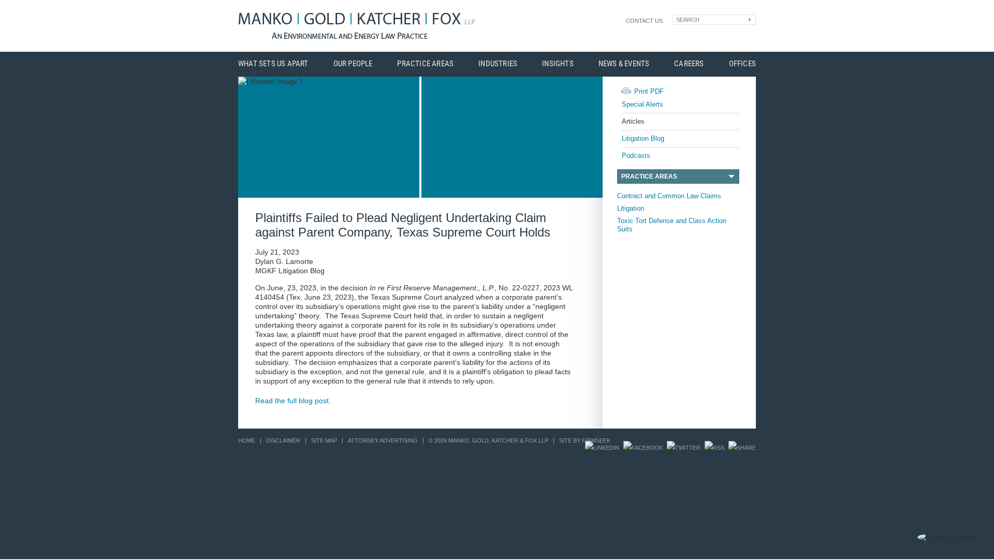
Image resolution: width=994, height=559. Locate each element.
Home (246, 440)
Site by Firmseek (584, 440)
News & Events (624, 64)
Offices (742, 64)
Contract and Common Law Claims (669, 196)
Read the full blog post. (293, 400)
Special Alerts (642, 104)
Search (687, 20)
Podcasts (636, 155)
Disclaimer (283, 440)
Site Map (324, 440)
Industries (497, 64)
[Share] (742, 447)
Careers (689, 64)
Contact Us (644, 21)
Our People (353, 64)
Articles (633, 121)
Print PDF (649, 91)
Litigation (630, 208)
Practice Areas (425, 64)
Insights (558, 64)
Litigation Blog (643, 138)
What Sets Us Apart (273, 64)
